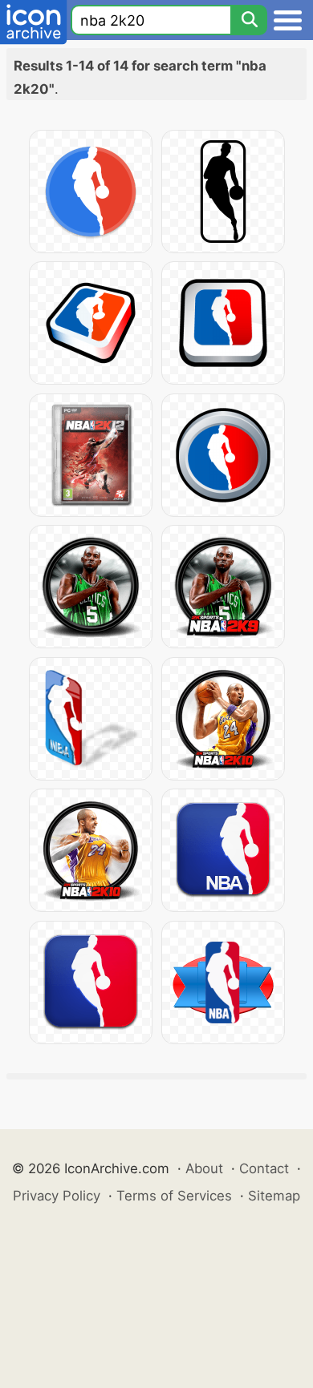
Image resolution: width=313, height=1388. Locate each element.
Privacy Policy (56, 1196)
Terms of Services (174, 1196)
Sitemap (274, 1196)
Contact (264, 1168)
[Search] (248, 20)
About (204, 1168)
